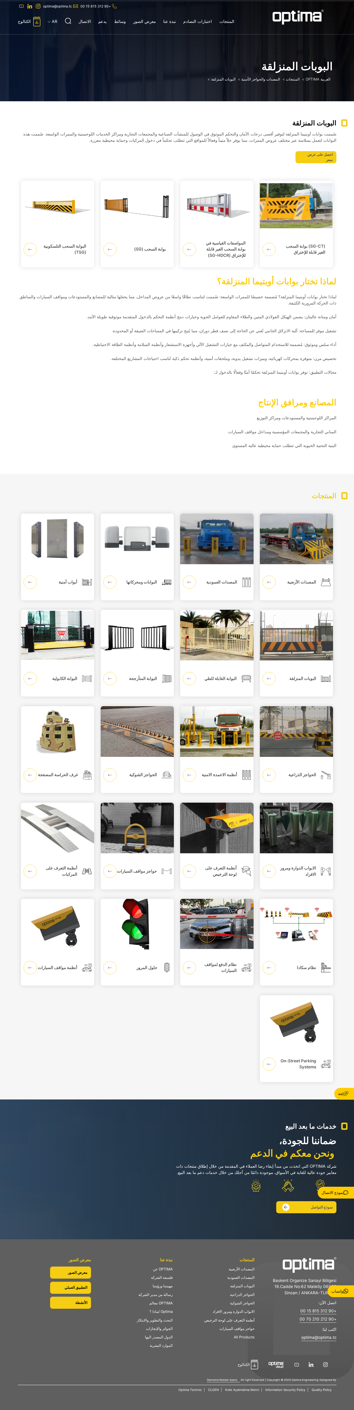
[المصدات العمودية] (216, 557)
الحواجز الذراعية (242, 1294)
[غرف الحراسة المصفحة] (57, 749)
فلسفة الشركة (162, 1277)
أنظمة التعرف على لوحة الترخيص (229, 1320)
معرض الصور (144, 21)
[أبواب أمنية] (57, 557)
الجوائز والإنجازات (159, 1328)
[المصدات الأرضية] (296, 557)
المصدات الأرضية (242, 1269)
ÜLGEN (213, 1390)
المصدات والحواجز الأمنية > (259, 79)
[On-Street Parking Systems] (296, 1038)
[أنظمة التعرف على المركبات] (57, 846)
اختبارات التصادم (197, 21)
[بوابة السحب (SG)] (137, 224)
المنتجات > (291, 79)
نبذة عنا (169, 21)
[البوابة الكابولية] (57, 653)
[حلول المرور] (137, 942)
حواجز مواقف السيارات (237, 1328)
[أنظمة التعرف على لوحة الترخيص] (216, 846)
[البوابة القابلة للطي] (216, 653)
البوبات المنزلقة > (222, 79)
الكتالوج (24, 21)
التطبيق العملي (76, 1287)
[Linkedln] (29, 6)
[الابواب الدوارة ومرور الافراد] (296, 846)
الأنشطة (81, 1302)
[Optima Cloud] (277, 1364)
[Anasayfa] (304, 17)
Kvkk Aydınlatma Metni (242, 1390)
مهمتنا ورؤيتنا (163, 1286)
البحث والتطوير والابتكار (155, 1320)
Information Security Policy (285, 1390)
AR (54, 21)
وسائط (120, 21)
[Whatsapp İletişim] (341, 1291)
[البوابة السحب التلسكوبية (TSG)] (57, 224)
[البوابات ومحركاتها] (137, 557)
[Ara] (68, 21)
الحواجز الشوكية (242, 1303)
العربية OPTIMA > (316, 79)
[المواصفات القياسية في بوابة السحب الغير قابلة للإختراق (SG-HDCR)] (216, 224)
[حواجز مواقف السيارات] (137, 846)
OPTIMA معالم (161, 1303)
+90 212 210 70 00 (318, 1319)
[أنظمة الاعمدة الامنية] (216, 749)
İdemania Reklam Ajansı (222, 1380)
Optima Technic (190, 1390)
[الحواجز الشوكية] (137, 749)
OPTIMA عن (163, 1269)
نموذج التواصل (322, 1207)
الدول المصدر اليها (159, 1337)
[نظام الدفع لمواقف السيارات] (216, 942)
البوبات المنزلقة (242, 1286)
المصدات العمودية (241, 1277)
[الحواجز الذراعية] (296, 749)
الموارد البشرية (161, 1345)
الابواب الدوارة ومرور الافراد (234, 1311)
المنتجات (226, 21)
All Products (244, 1337)
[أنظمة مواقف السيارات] (57, 942)
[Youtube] (21, 6)
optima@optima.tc (57, 6)
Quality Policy (322, 1390)
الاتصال (85, 21)
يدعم (102, 21)
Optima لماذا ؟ (161, 1311)
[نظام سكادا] (296, 942)
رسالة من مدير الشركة (155, 1294)
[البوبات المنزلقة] (296, 653)
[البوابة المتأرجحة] (137, 653)
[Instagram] (38, 6)
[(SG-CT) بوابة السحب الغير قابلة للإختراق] (296, 224)
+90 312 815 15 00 (95, 6)
